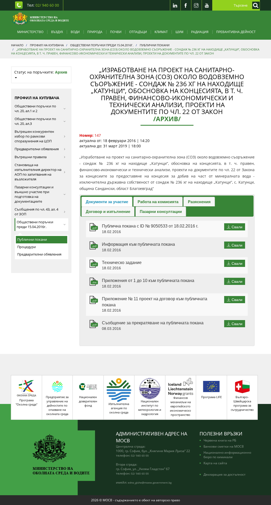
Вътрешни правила (31, 157)
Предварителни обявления (37, 149)
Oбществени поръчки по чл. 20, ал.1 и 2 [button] (35, 108)
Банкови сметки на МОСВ (224, 446)
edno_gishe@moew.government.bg (149, 482)
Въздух (57, 32)
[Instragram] (196, 5)
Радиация (200, 32)
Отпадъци (138, 32)
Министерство (30, 32)
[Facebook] (185, 5)
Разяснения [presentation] (199, 201)
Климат (161, 32)
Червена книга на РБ (220, 440)
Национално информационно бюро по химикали (227, 454)
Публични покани (32, 239)
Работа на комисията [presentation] (158, 201)
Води (75, 32)
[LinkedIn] (175, 5)
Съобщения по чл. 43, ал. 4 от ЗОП (36, 211)
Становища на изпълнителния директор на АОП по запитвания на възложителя (38, 172)
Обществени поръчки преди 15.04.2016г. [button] (35, 224)
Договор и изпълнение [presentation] (108, 211)
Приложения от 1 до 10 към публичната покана (148, 280)
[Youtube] (207, 5)
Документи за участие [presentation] (107, 201)
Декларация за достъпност (225, 474)
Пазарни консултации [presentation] (161, 211)
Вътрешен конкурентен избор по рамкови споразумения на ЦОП (34, 136)
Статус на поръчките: (40, 72)
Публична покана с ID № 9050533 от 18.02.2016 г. (150, 226)
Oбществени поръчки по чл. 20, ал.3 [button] (35, 121)
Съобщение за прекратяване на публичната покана (153, 323)
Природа (94, 32)
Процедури (26, 247)
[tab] (107, 202)
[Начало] (40, 18)
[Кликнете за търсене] (255, 5)
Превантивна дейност (236, 32)
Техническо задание (122, 262)
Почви (115, 32)
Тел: (43, 5)
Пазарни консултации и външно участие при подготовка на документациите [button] (34, 194)
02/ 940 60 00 (140, 455)
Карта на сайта (215, 463)
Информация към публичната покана (138, 244)
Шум (179, 32)
